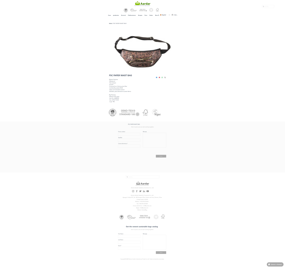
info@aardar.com (147, 205)
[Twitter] (140, 191)
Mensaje (145, 131)
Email (119, 245)
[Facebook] (136, 191)
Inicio (110, 23)
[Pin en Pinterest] (159, 77)
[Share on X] (165, 77)
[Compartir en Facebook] (156, 77)
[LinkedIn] (144, 191)
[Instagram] (133, 191)
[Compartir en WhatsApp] (162, 77)
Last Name (120, 239)
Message (145, 233)
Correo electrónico (122, 143)
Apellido (120, 137)
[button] (133, 124)
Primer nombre (121, 131)
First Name (120, 233)
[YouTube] (147, 191)
